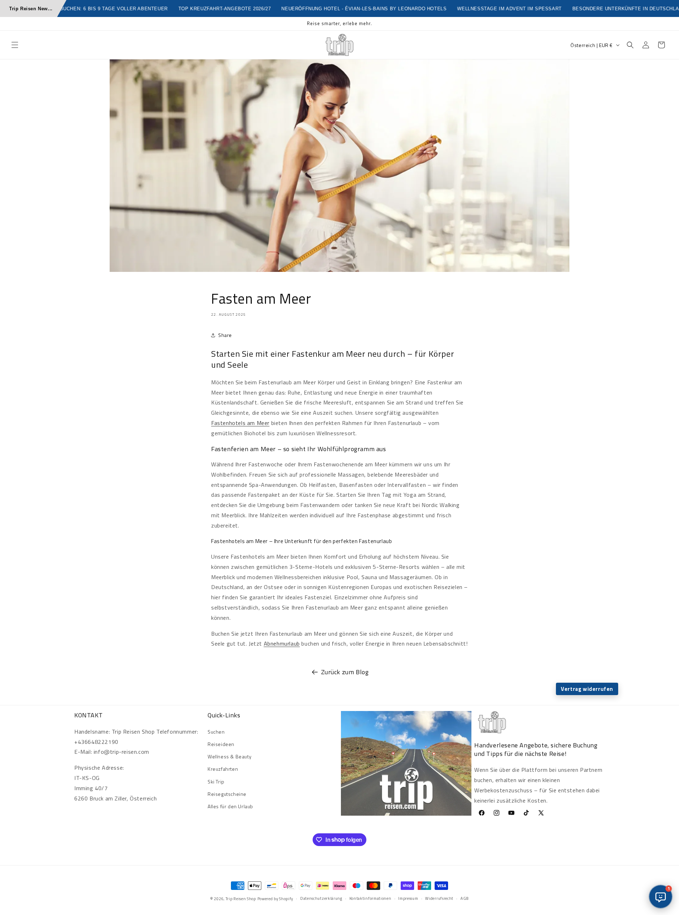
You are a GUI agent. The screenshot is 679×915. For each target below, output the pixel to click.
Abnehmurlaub (282, 643)
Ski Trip (216, 781)
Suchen (216, 731)
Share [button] (225, 335)
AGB (464, 898)
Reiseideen (221, 744)
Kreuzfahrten (223, 769)
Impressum (408, 898)
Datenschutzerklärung (321, 898)
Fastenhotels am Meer (240, 423)
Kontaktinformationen (370, 898)
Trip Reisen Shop (241, 899)
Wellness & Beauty (229, 756)
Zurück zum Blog (345, 672)
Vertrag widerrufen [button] (587, 689)
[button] (15, 45)
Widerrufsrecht (439, 898)
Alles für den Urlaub (230, 806)
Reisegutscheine (227, 794)
